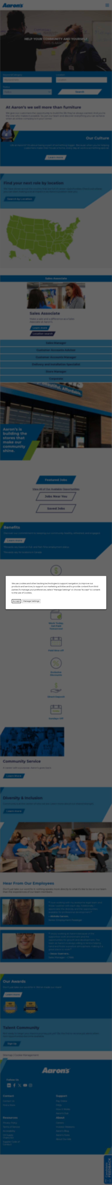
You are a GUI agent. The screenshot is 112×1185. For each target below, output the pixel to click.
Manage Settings (31, 601)
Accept (16, 601)
